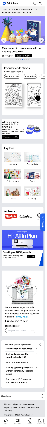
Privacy (8, 410)
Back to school (12, 76)
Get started (30, 256)
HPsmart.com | (20, 407)
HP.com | (8, 404)
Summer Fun (30, 76)
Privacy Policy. (21, 316)
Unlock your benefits (10, 137)
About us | (18, 404)
